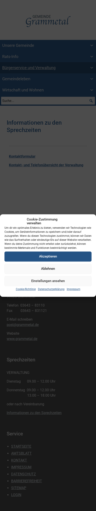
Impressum (73, 289)
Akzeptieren (48, 256)
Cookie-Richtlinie (26, 289)
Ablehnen (48, 269)
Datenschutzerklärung (51, 289)
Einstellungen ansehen (48, 281)
